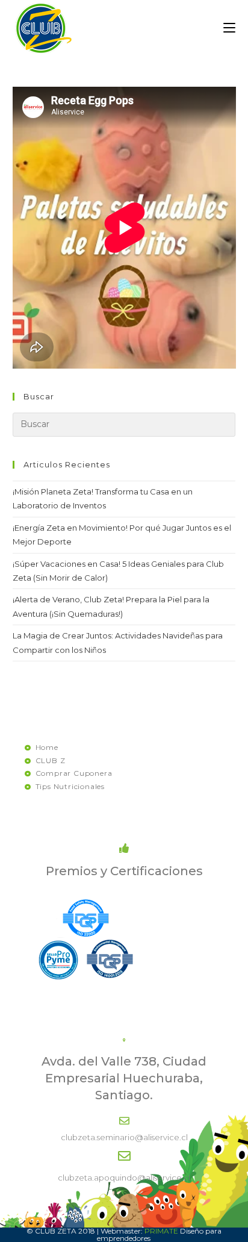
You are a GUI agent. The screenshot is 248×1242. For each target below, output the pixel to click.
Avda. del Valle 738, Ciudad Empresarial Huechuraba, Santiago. (124, 1078)
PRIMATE (161, 1230)
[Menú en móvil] (229, 28)
